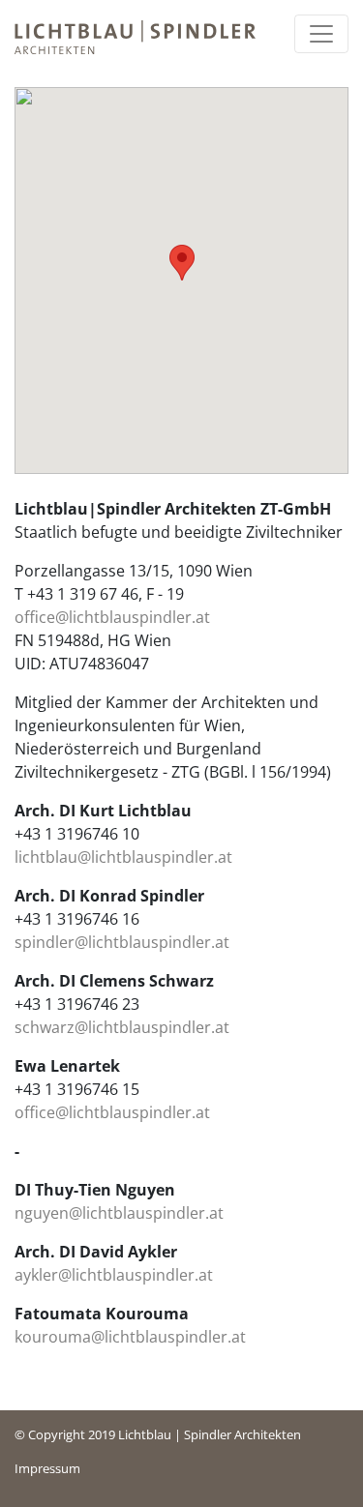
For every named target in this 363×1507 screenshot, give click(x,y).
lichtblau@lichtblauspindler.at (123, 857)
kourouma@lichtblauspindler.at (130, 1336)
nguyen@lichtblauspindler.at (119, 1213)
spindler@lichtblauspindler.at (122, 942)
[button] (182, 262)
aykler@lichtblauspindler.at (114, 1274)
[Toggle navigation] (321, 34)
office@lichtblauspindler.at (112, 617)
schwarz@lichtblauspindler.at (122, 1027)
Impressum (47, 1468)
